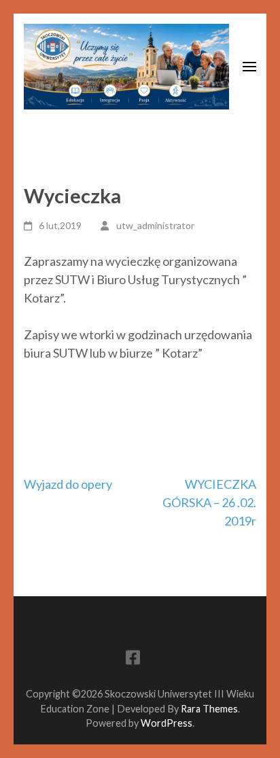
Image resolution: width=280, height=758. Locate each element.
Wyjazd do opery (68, 484)
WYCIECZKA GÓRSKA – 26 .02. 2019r (209, 502)
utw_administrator (155, 225)
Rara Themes (209, 708)
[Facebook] (133, 660)
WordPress (166, 723)
